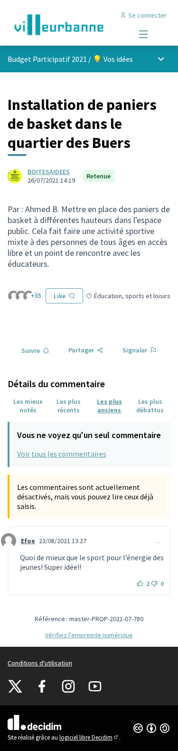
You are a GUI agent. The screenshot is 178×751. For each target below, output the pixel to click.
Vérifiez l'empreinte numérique (89, 635)
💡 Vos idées (113, 59)
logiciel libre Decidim (89, 737)
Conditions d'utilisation (40, 663)
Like (60, 296)
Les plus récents (68, 405)
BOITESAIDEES (49, 171)
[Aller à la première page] (68, 25)
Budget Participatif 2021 (47, 59)
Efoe (28, 540)
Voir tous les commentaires (61, 453)
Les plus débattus (150, 405)
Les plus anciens (109, 405)
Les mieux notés (28, 405)
